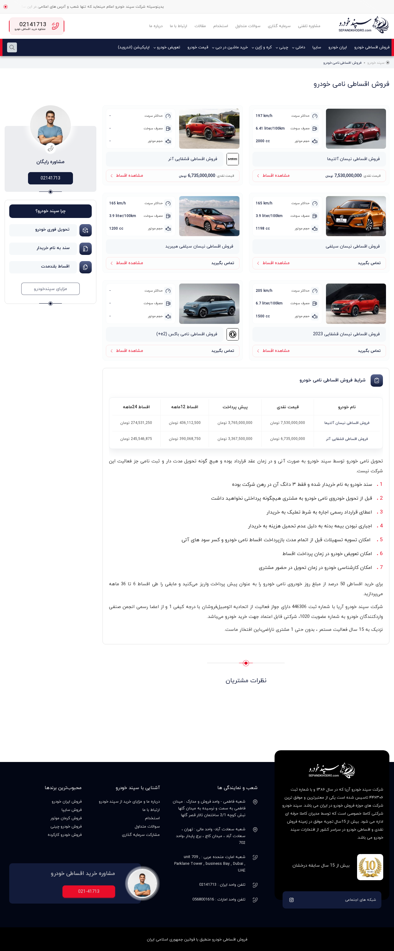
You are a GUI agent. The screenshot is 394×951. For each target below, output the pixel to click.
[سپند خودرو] (363, 26)
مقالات (200, 26)
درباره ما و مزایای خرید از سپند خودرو (129, 801)
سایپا (316, 47)
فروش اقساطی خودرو (371, 47)
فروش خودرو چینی (66, 826)
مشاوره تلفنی (309, 26)
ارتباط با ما (178, 26)
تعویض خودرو (168, 47)
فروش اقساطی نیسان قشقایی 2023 (346, 334)
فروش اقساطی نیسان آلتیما (353, 159)
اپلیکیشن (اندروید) (134, 47)
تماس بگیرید (369, 263)
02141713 (50, 178)
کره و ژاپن (263, 47)
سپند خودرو (375, 62)
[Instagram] (291, 900)
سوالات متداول (247, 26)
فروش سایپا (72, 810)
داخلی (300, 47)
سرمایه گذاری (279, 26)
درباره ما (156, 26)
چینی (283, 47)
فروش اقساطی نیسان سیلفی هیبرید (199, 246)
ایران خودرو (337, 47)
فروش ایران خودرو (67, 801)
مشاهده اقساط (276, 176)
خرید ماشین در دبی (231, 47)
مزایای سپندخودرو (50, 289)
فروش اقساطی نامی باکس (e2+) (186, 334)
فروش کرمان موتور (66, 818)
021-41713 (88, 892)
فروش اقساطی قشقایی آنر (192, 159)
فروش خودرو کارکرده (65, 835)
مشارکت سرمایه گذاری (141, 835)
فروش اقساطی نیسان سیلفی (353, 246)
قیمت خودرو (197, 47)
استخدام (220, 26)
